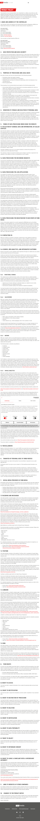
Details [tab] (20, 400)
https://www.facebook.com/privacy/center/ (20, 546)
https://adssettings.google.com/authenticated (24, 442)
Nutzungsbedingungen (23, 808)
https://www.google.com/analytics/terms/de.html (11, 388)
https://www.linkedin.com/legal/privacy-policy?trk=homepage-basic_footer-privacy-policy (19, 611)
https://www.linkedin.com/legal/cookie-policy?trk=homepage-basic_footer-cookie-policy (20, 612)
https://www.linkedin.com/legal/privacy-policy (18, 638)
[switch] (15, 418)
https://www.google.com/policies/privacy (26, 440)
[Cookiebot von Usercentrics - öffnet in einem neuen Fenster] (34, 397)
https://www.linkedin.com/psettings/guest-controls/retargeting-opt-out (21, 640)
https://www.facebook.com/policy (7, 523)
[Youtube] (17, 812)
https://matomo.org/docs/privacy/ (29, 366)
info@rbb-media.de (7, 34)
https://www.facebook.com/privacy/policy (17, 545)
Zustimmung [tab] (7, 400)
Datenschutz (14, 808)
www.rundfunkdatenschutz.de (7, 775)
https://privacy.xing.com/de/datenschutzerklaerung (28, 655)
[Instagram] (20, 812)
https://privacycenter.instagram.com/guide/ (12, 548)
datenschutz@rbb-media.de (9, 48)
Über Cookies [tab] (33, 400)
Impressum (33, 808)
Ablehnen (7, 422)
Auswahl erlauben (20, 422)
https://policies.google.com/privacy (8, 572)
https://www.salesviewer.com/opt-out (13, 327)
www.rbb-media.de (8, 36)
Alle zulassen (32, 422)
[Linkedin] (23, 812)
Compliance (7, 808)
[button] (28, 3)
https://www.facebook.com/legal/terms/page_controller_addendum (14, 511)
